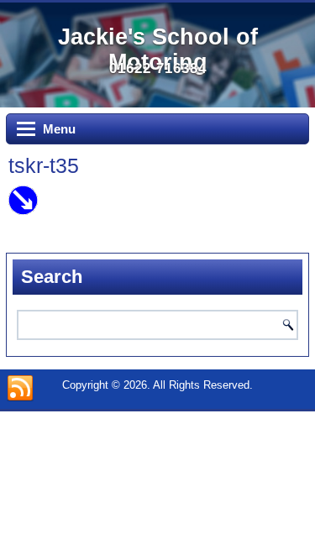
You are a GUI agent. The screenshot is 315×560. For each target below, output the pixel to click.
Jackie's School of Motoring (158, 49)
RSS (20, 388)
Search (288, 324)
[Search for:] (157, 325)
